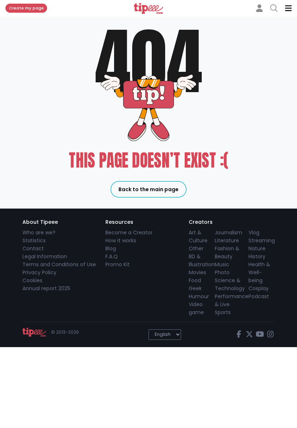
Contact (33, 248)
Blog (110, 248)
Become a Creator (128, 232)
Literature (227, 240)
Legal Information (44, 256)
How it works (120, 240)
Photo (222, 272)
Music (222, 264)
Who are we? (38, 232)
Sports (223, 312)
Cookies (32, 280)
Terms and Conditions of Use (59, 264)
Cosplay (258, 288)
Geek (195, 288)
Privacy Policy (39, 272)
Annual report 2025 (46, 288)
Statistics (34, 240)
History (256, 256)
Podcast (258, 296)
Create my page (26, 8)
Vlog (253, 232)
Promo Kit (117, 264)
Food (195, 280)
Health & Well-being (259, 272)
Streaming (261, 240)
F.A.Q (111, 256)
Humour (199, 296)
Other (196, 248)
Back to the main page (148, 189)
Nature (256, 248)
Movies (197, 272)
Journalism (228, 232)
